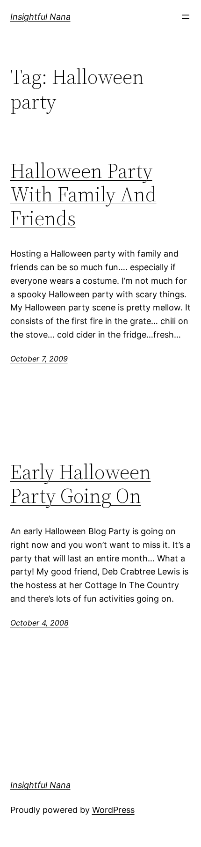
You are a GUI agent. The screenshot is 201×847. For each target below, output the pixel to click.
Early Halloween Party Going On (80, 484)
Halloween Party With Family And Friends (83, 194)
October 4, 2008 (39, 622)
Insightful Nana (40, 17)
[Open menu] (185, 16)
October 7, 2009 (39, 358)
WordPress (113, 810)
